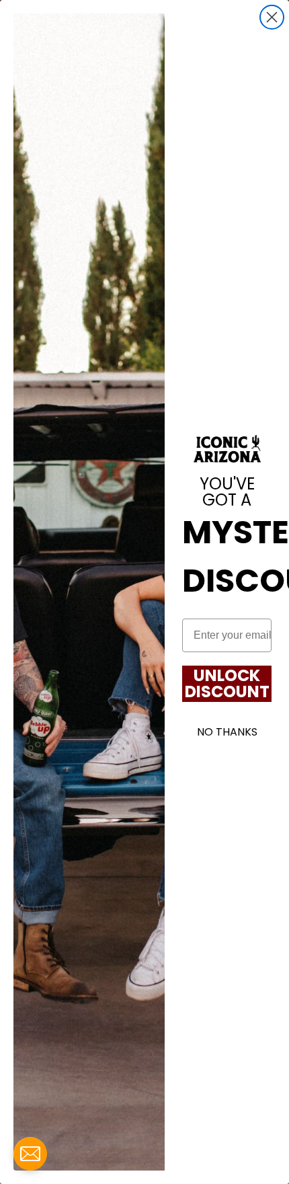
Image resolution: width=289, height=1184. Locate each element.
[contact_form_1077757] (30, 1154)
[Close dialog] (272, 17)
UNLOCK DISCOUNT (227, 684)
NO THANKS (227, 732)
